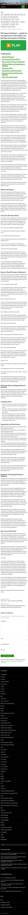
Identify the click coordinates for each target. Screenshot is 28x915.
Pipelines (3, 778)
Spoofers (3, 822)
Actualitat (3, 679)
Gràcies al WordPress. (5, 913)
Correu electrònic (5, 644)
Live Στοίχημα (3, 749)
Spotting (2, 824)
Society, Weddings (5, 820)
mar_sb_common (4, 766)
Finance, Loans (4, 720)
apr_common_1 (4, 684)
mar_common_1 (4, 761)
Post (2, 783)
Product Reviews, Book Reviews (7, 790)
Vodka (2, 834)
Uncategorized (4, 832)
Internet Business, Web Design (7, 744)
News (2, 12)
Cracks (2, 710)
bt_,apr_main (3, 698)
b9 (3, 80)
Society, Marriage (4, 815)
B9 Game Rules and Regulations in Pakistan (13, 65)
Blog (2, 696)
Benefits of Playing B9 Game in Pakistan (12, 74)
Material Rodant (4, 769)
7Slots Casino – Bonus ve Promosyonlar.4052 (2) (11, 600)
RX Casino (3, 810)
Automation (3, 693)
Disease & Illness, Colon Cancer (7, 713)
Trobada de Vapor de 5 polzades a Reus (13, 891)
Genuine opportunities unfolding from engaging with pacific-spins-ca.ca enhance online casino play (13, 857)
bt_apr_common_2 (4, 701)
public (2, 795)
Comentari (3, 621)
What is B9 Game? (8, 57)
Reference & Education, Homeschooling (9, 803)
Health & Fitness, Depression (7, 725)
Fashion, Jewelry (4, 718)
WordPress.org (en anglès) (6, 907)
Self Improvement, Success (6, 812)
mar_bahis (3, 752)
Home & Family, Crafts (5, 735)
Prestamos (3, 788)
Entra (2, 899)
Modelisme (3, 771)
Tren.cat (3, 7)
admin (10, 29)
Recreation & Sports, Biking (6, 798)
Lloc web (3, 649)
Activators (3, 676)
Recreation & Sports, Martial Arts (8, 800)
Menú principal (26, 6)
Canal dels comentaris (5, 904)
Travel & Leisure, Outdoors (6, 827)
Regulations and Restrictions (11, 71)
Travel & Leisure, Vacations (6, 829)
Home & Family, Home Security (7, 737)
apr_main (2, 688)
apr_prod (2, 691)
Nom (2, 638)
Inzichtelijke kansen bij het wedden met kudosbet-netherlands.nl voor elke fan (11, 861)
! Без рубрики (4, 674)
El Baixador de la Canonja (10, 877)
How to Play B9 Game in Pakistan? (13, 62)
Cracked (2, 708)
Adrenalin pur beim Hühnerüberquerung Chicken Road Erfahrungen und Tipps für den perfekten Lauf (13, 605)
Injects (2, 739)
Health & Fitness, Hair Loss (6, 732)
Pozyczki (2, 786)
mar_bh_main (3, 754)
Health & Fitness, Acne (5, 722)
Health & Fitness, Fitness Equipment (8, 730)
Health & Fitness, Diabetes (6, 727)
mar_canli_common (5, 756)
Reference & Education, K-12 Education (9, 805)
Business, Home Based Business (7, 703)
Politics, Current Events (6, 781)
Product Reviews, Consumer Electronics (9, 793)
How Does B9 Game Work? (11, 59)
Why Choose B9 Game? (10, 77)
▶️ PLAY (13, 45)
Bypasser (3, 705)
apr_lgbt (2, 686)
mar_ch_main (3, 759)
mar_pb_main (3, 764)
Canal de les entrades (5, 902)
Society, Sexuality (4, 817)
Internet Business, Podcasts (7, 742)
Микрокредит (4, 839)
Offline (2, 776)
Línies (2, 747)
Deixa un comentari (18, 29)
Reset (2, 807)
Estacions (3, 715)
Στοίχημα (2, 837)
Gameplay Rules (7, 68)
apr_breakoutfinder (5, 681)
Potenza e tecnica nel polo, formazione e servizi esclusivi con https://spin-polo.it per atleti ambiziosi (13, 854)
